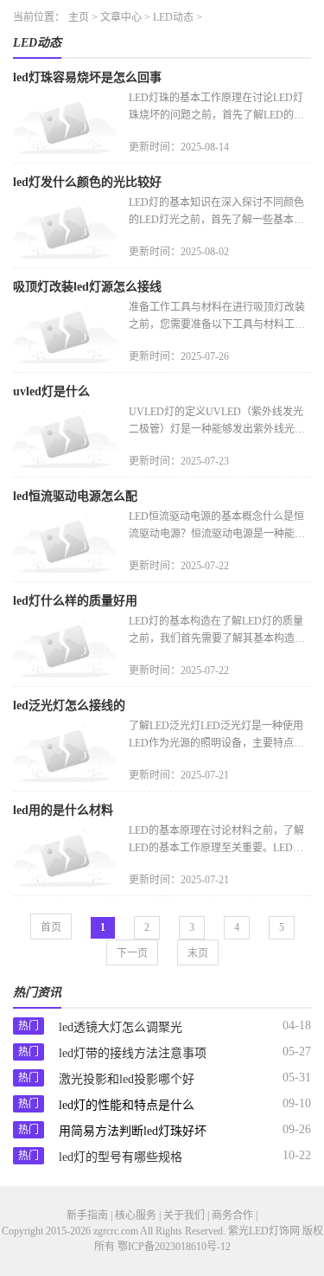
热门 (28, 1026)
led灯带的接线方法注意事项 (132, 1053)
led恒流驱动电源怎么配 (75, 496)
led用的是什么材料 (63, 810)
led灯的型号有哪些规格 (120, 1157)
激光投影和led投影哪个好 (126, 1079)
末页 (197, 953)
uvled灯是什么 (51, 391)
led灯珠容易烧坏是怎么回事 (87, 77)
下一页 (132, 953)
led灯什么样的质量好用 (75, 600)
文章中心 (121, 17)
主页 (78, 17)
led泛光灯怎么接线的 (69, 705)
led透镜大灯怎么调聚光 (120, 1027)
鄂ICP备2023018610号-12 (174, 1247)
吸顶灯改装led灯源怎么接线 (87, 286)
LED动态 (173, 17)
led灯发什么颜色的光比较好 (87, 182)
